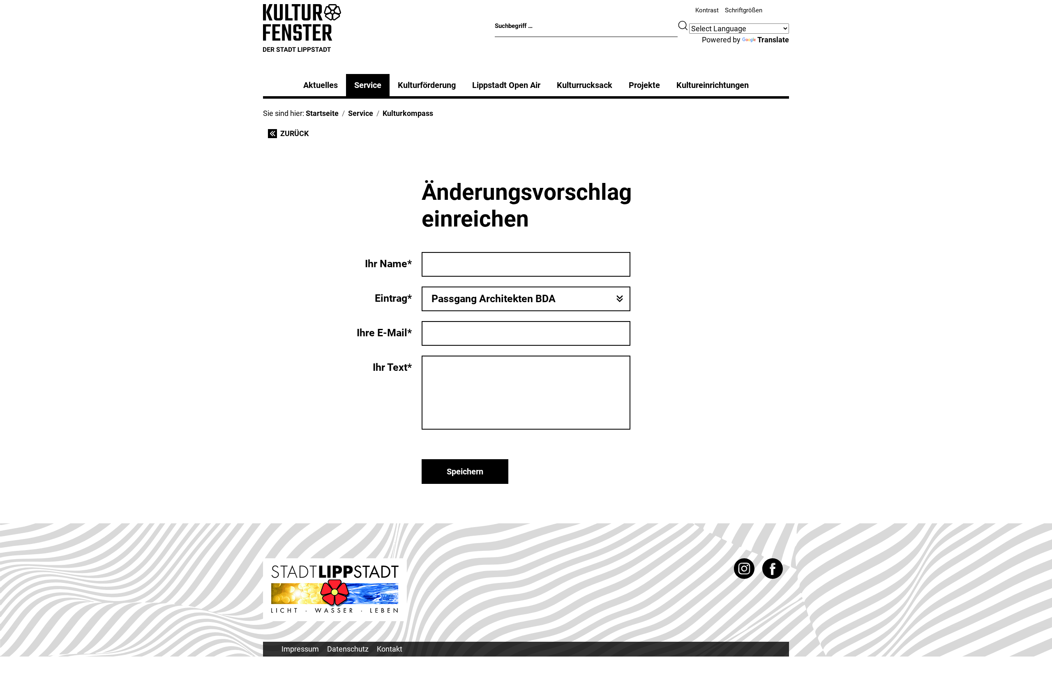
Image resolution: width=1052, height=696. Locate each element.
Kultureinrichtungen (712, 85)
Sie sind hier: (284, 113)
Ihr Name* (388, 264)
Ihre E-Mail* (384, 333)
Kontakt (389, 649)
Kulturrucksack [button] (584, 85)
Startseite (322, 113)
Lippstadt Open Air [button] (506, 85)
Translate (773, 39)
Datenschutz (348, 649)
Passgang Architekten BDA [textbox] (493, 299)
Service (367, 85)
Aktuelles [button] (320, 85)
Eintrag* (393, 298)
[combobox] (526, 299)
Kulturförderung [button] (427, 85)
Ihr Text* (392, 367)
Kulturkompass (408, 113)
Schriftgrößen (743, 10)
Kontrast (707, 10)
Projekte (644, 85)
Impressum (300, 649)
